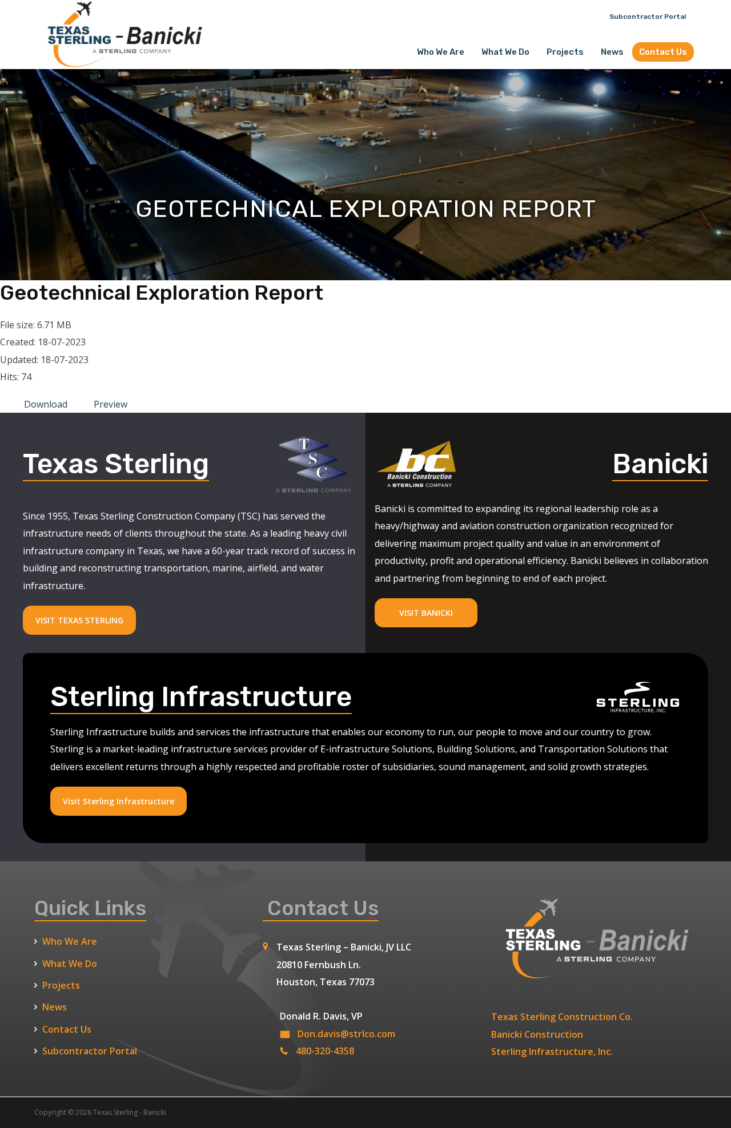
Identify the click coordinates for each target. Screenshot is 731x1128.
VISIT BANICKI (426, 612)
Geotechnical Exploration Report (161, 292)
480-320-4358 (325, 1051)
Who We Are (440, 52)
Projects (565, 52)
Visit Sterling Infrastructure (118, 801)
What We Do (505, 52)
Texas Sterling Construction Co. (562, 1016)
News (612, 52)
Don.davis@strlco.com (346, 1034)
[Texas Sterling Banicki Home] (120, 63)
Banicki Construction (537, 1034)
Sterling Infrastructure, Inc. (552, 1051)
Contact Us (663, 52)
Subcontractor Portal (647, 17)
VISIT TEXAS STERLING (79, 620)
